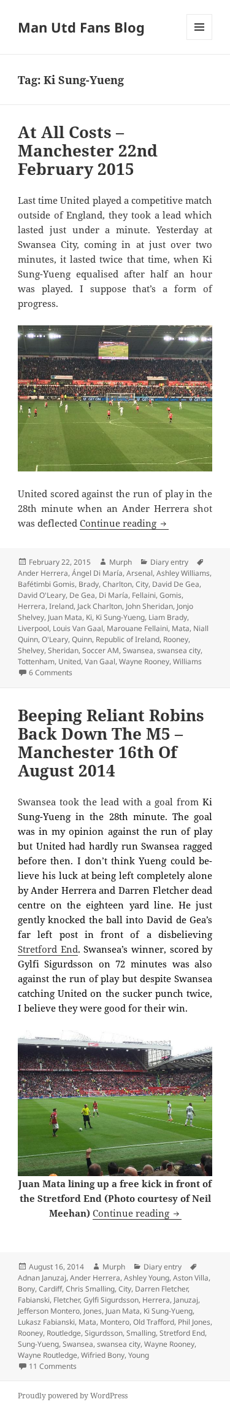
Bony (26, 1289)
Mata (181, 628)
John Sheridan (149, 606)
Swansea (138, 650)
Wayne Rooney (144, 661)
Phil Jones (194, 1322)
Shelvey (31, 650)
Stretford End (48, 949)
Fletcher (66, 1300)
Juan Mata (65, 617)
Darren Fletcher (161, 1289)
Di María (113, 595)
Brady (89, 584)
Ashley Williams (183, 573)
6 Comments (50, 672)
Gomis (170, 595)
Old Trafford (153, 1322)
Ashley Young (146, 1277)
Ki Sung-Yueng (120, 617)
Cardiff (50, 1289)
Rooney (175, 639)
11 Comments (53, 1366)
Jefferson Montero (49, 1311)
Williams (187, 661)
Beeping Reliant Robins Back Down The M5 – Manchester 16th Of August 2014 (111, 742)
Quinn (82, 639)
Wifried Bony (103, 1355)
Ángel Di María (97, 573)
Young (138, 1355)
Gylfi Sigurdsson (111, 1300)
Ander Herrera (43, 573)
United (69, 661)
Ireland (61, 606)
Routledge (64, 1333)
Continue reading (124, 523)
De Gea (82, 595)
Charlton (117, 584)
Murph (120, 562)
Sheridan (63, 650)
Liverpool (33, 628)
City (142, 584)
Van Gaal (100, 661)
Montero (114, 1322)
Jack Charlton (99, 606)
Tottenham (36, 661)
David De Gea (175, 584)
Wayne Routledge (47, 1355)
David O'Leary (42, 595)
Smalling (141, 1333)
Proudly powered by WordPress (73, 1395)
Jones (92, 1311)
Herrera (31, 606)
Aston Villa (191, 1277)
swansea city (179, 650)
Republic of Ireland (127, 639)
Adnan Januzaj (42, 1277)
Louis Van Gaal (78, 628)
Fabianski (34, 1300)
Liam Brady (167, 617)
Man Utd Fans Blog (81, 27)
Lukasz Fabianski (46, 1322)
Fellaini (144, 595)
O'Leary (55, 639)
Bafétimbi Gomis (46, 584)
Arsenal (139, 573)
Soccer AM (100, 650)
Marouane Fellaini (137, 628)
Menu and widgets (199, 39)
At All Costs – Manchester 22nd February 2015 (88, 150)
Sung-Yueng (38, 1344)
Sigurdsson (104, 1333)
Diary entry (169, 562)
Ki (89, 617)
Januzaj (186, 1300)
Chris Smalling (90, 1289)
